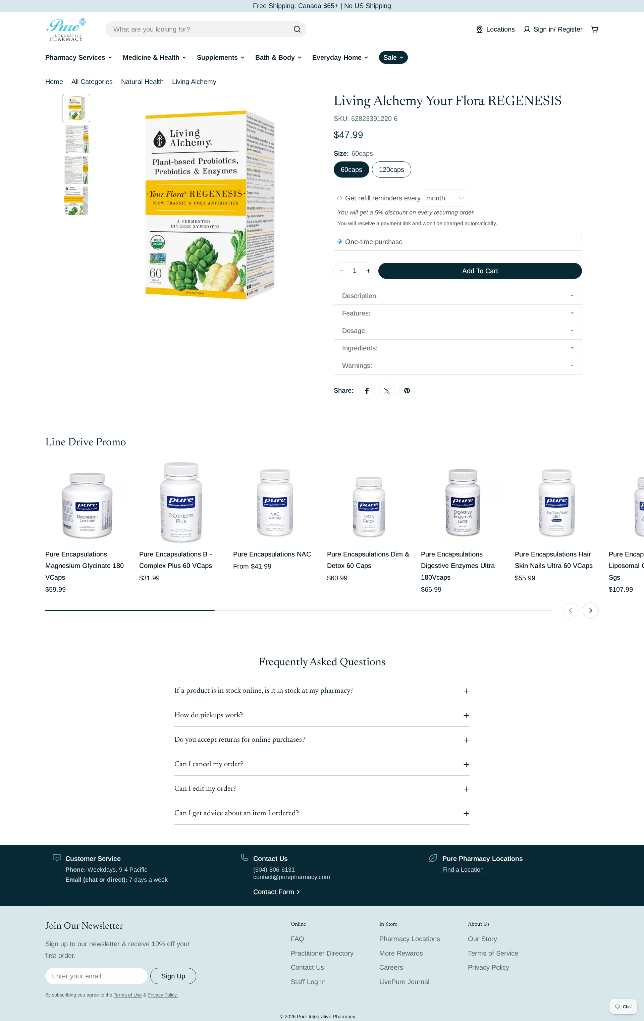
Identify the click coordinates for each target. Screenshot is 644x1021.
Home (54, 81)
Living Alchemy (194, 81)
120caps (391, 169)
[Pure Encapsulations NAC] (275, 502)
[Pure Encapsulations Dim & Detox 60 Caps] (369, 502)
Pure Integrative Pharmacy (326, 1016)
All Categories (92, 81)
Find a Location (463, 869)
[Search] (297, 29)
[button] (458, 295)
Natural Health (142, 81)
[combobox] (206, 29)
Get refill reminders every (384, 198)
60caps (351, 169)
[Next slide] (591, 610)
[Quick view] (119, 475)
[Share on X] (387, 391)
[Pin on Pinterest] (407, 391)
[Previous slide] (570, 610)
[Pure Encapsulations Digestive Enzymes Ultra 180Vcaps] (463, 502)
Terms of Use (128, 995)
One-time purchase (373, 241)
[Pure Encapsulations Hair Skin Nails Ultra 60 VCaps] (557, 502)
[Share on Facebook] (367, 391)
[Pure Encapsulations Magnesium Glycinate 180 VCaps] (87, 502)
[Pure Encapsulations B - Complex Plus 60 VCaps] (181, 502)
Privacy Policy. (163, 995)
